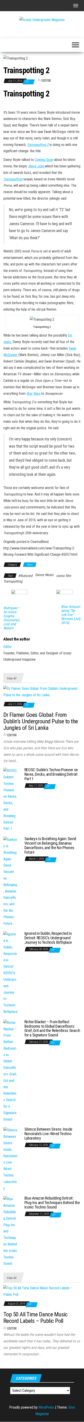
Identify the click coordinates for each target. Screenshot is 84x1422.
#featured (25, 576)
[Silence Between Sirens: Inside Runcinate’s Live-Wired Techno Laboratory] (10, 1159)
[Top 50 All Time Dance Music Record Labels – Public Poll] (42, 1291)
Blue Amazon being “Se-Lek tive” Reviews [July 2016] (71, 615)
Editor (46, 80)
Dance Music (44, 575)
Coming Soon (44, 160)
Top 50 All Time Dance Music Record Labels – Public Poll (35, 1317)
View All (11, 678)
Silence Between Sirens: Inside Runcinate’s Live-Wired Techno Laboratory (48, 1133)
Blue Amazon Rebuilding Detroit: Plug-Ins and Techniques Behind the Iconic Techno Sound (52, 1202)
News (29, 564)
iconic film (63, 576)
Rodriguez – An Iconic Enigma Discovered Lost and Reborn (12, 618)
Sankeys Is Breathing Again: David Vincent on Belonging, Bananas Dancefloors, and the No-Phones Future (50, 845)
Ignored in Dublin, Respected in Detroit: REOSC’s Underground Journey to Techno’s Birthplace (48, 938)
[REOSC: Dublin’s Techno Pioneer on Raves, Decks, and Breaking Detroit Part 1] (10, 799)
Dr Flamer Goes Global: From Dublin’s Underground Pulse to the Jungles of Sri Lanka (40, 721)
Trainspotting (12, 581)
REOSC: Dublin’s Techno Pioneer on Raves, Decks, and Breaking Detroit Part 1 (51, 774)
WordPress (46, 1407)
